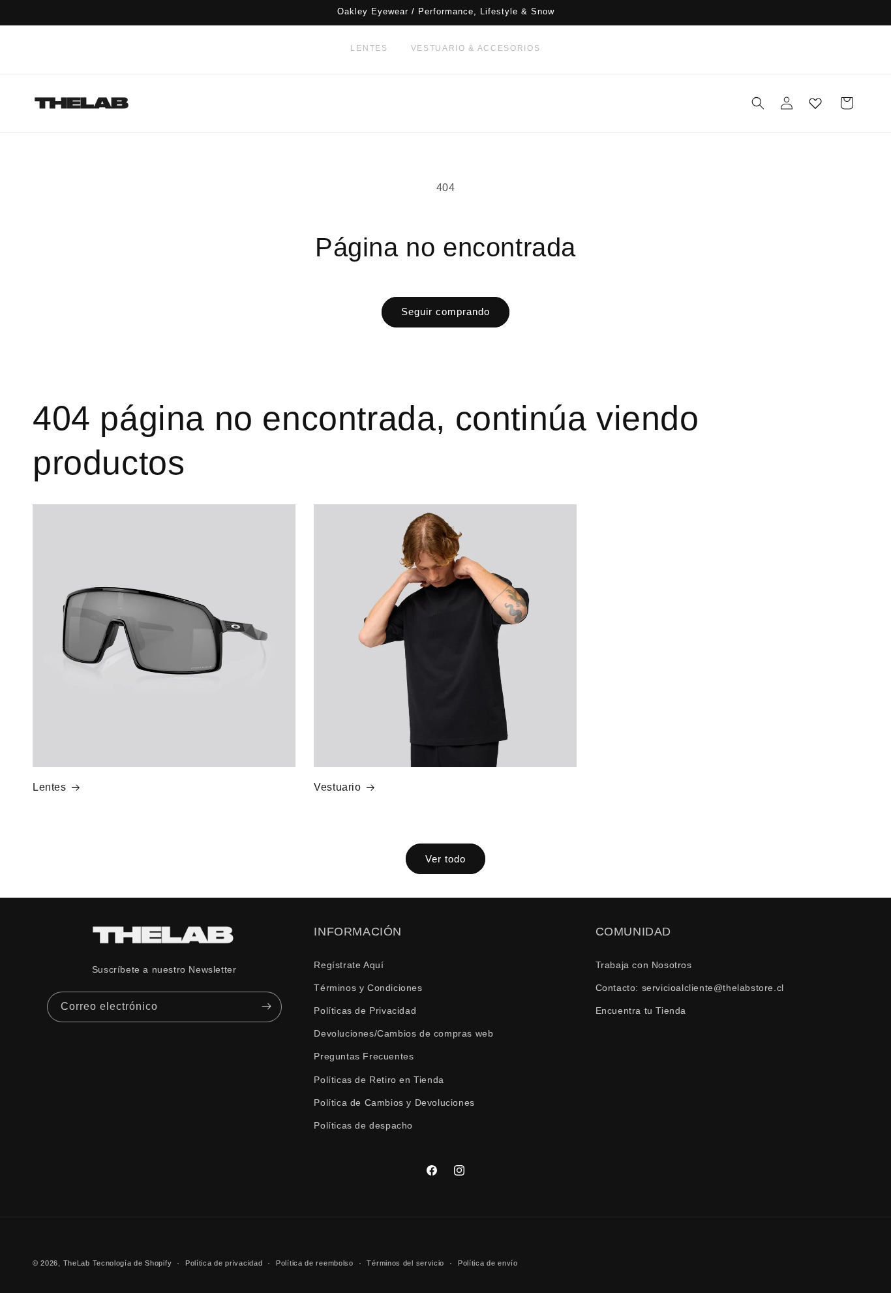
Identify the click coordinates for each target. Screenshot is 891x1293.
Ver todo (445, 858)
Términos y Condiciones (368, 987)
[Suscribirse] (266, 1006)
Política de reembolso (315, 1262)
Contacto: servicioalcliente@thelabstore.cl (690, 987)
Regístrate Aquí (349, 964)
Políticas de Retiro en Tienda (379, 1079)
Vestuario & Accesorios (476, 48)
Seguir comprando (445, 311)
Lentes (368, 48)
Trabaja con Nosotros (644, 964)
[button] (758, 103)
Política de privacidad (223, 1262)
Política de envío (488, 1262)
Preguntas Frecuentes (364, 1056)
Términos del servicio (405, 1262)
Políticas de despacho (363, 1124)
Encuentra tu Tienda (641, 1010)
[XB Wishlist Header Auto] (815, 103)
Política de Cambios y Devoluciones (394, 1102)
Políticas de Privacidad (365, 1010)
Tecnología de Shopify (132, 1263)
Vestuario (337, 787)
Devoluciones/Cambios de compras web (403, 1033)
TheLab (76, 1263)
